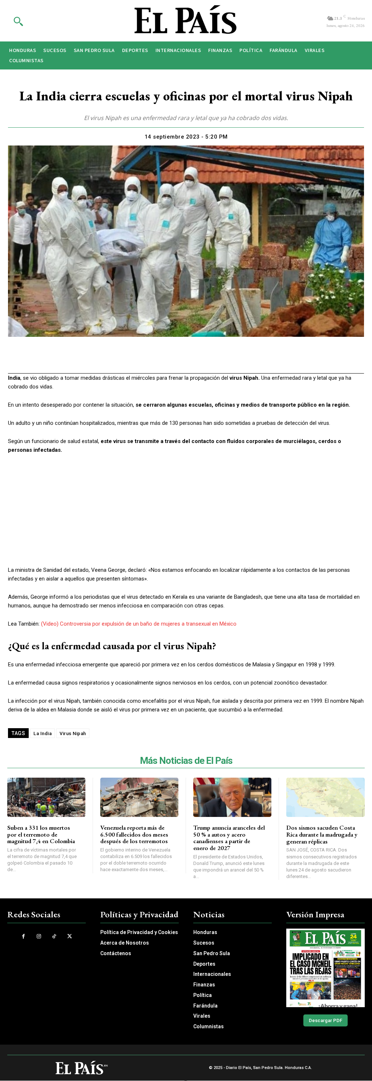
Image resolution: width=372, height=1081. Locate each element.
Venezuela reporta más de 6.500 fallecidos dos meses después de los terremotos (134, 834)
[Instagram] (38, 936)
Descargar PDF (325, 1020)
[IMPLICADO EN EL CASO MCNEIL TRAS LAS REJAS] (325, 968)
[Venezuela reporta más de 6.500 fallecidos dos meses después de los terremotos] (139, 797)
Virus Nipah (73, 733)
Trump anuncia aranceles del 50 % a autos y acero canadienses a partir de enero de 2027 (229, 837)
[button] (18, 21)
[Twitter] (160, 359)
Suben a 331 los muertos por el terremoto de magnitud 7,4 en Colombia (41, 834)
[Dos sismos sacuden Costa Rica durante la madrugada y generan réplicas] (325, 797)
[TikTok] (54, 936)
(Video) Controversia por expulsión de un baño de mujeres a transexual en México (138, 624)
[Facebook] (144, 359)
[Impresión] (194, 359)
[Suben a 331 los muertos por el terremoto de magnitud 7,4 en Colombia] (46, 797)
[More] (227, 359)
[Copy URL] (210, 359)
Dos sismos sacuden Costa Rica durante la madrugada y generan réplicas (321, 834)
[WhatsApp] (177, 359)
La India (42, 733)
